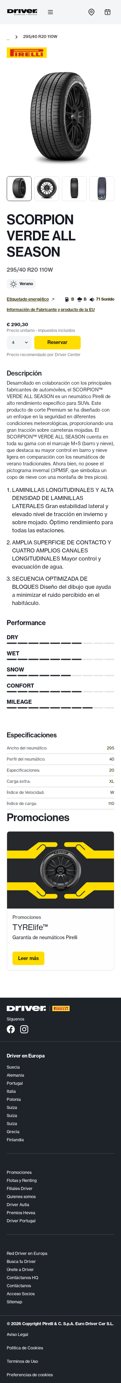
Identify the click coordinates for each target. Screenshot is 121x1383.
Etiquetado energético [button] (28, 299)
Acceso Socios (21, 1293)
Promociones (19, 1172)
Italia (11, 1091)
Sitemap (14, 1301)
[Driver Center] (22, 12)
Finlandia (15, 1139)
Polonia (14, 1099)
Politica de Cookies (25, 1347)
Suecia (13, 1067)
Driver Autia (18, 1204)
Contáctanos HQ (22, 1277)
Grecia (13, 1131)
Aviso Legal (17, 1334)
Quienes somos (21, 1196)
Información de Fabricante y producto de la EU (51, 309)
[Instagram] (24, 1029)
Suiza (12, 1107)
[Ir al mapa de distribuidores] (91, 12)
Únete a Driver (20, 1269)
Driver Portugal (21, 1220)
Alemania (15, 1075)
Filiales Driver (20, 1188)
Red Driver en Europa (27, 1253)
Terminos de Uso (22, 1361)
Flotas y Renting (22, 1180)
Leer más (28, 958)
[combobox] (12, 342)
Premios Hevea (21, 1212)
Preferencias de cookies (30, 1374)
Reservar (57, 342)
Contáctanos (19, 1285)
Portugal (15, 1083)
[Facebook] (11, 1029)
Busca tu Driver (21, 1261)
